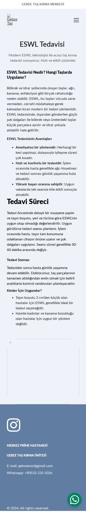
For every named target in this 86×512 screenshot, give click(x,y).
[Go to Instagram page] (13, 425)
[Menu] (76, 20)
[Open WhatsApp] (74, 500)
